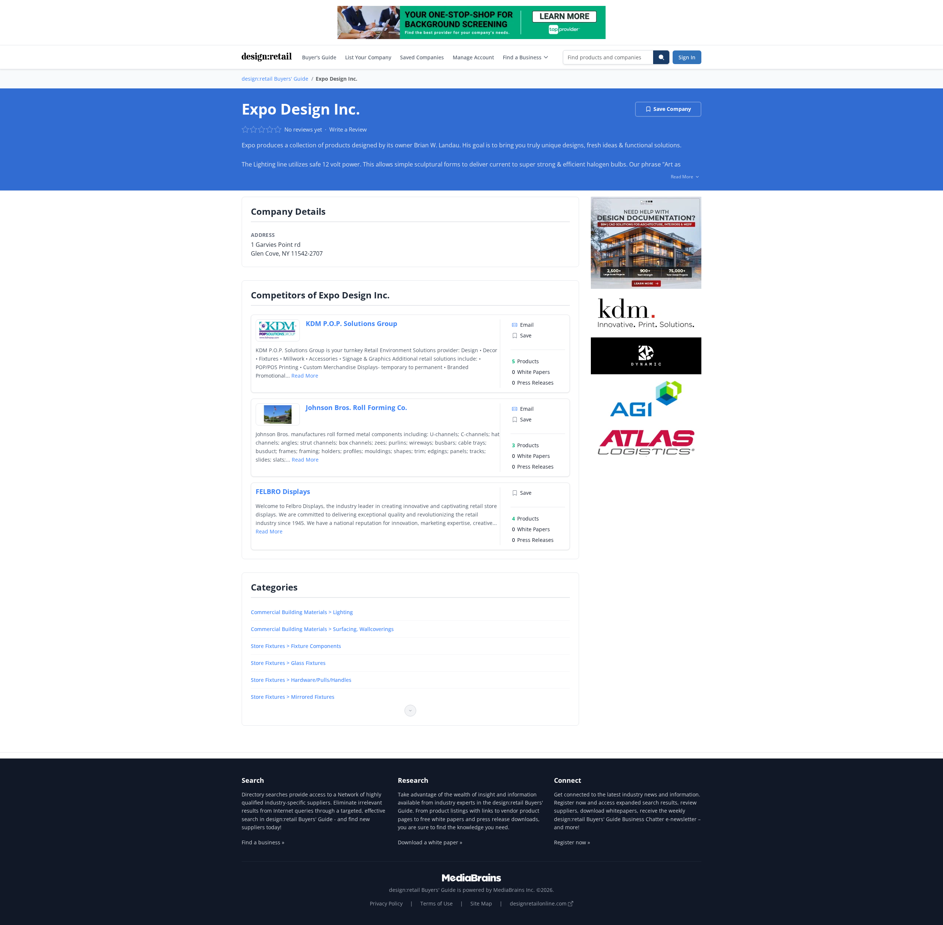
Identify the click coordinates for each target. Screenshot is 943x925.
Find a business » (263, 842)
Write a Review (348, 129)
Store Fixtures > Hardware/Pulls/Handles (301, 679)
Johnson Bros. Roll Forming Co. (356, 407)
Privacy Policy (386, 903)
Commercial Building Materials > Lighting (302, 612)
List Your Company (368, 57)
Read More (304, 375)
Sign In (687, 57)
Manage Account (473, 57)
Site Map (481, 903)
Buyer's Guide (319, 57)
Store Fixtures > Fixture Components (296, 645)
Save (526, 335)
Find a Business (522, 57)
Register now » (572, 842)
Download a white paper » (430, 842)
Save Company (672, 108)
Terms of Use (436, 903)
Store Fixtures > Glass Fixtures (288, 662)
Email (527, 324)
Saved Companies (422, 57)
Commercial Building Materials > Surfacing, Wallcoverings (322, 629)
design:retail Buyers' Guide (275, 78)
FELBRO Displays (283, 491)
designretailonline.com (539, 903)
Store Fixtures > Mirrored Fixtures (292, 696)
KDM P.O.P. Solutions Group (351, 323)
